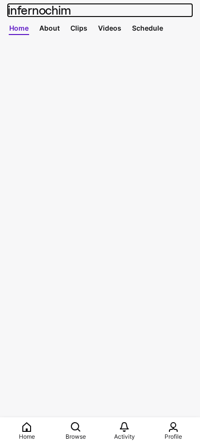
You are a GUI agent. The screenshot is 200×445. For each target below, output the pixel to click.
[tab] (19, 27)
